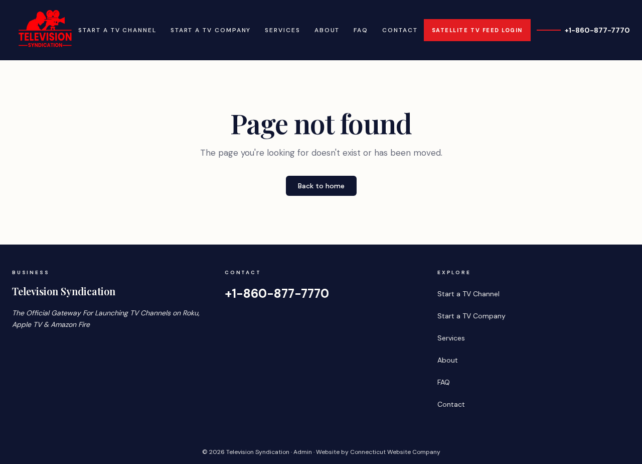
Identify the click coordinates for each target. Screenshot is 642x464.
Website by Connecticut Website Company (378, 452)
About (327, 30)
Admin (302, 452)
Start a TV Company (211, 30)
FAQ (361, 30)
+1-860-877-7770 (597, 30)
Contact (399, 30)
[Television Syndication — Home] (42, 30)
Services (282, 30)
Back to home (321, 185)
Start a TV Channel (117, 30)
